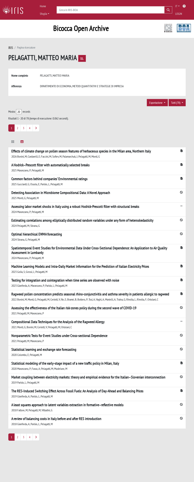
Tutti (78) (176, 102)
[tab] (12, 142)
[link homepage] (14, 10)
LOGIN (178, 14)
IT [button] (176, 6)
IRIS (10, 48)
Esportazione (156, 102)
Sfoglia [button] (43, 14)
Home (43, 6)
